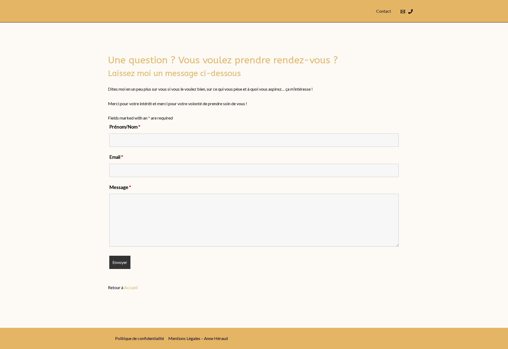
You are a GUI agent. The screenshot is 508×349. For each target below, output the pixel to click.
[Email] (403, 11)
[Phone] (410, 11)
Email (116, 157)
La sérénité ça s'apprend (121, 7)
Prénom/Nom (124, 127)
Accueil (131, 287)
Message (120, 187)
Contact (383, 11)
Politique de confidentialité (139, 338)
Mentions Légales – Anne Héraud (198, 338)
